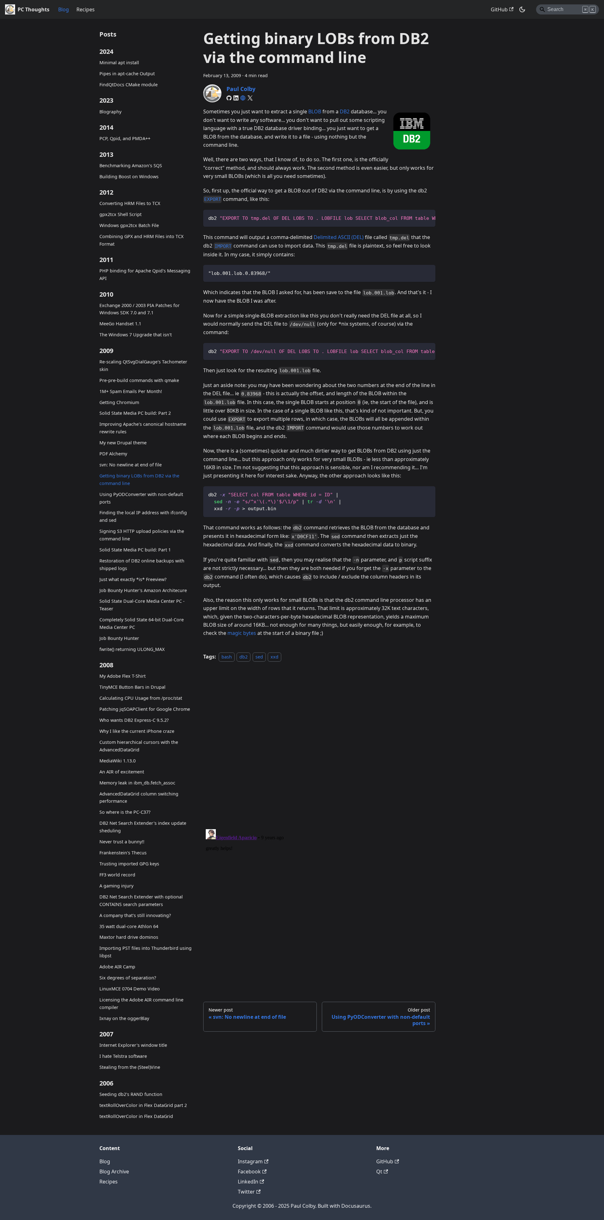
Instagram (250, 1161)
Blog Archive (114, 1171)
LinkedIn (248, 1181)
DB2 (345, 111)
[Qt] (242, 97)
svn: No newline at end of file (130, 465)
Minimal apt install (119, 63)
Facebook (249, 1171)
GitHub (499, 9)
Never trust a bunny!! (121, 842)
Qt (379, 1171)
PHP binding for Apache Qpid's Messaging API (144, 274)
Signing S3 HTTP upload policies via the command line (141, 535)
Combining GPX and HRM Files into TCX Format (141, 240)
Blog (63, 9)
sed (259, 657)
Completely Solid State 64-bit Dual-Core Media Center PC (141, 623)
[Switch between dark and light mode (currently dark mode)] (522, 9)
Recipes (85, 9)
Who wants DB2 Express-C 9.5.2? (134, 720)
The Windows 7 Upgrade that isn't (135, 335)
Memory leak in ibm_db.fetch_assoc (137, 782)
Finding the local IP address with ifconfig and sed (143, 516)
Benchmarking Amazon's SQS (130, 165)
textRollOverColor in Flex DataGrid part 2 (143, 1105)
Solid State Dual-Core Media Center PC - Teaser (142, 605)
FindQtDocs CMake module (128, 85)
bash (226, 657)
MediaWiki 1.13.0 (117, 760)
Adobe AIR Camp (117, 967)
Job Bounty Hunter (119, 638)
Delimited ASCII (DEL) (339, 237)
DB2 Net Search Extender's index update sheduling (142, 827)
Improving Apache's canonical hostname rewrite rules (142, 428)
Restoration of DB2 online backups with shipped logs (141, 564)
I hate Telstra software (123, 1056)
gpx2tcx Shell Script (120, 214)
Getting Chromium (119, 402)
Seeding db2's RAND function (130, 1094)
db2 (243, 657)
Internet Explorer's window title (133, 1045)
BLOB (314, 111)
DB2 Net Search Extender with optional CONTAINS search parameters (141, 900)
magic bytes (241, 633)
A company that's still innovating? (135, 915)
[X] (250, 97)
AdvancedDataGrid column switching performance (138, 797)
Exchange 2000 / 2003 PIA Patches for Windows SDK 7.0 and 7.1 (139, 309)
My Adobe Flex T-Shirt (122, 676)
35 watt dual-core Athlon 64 (128, 926)
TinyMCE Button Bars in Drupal (132, 687)
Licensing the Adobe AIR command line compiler (141, 1003)
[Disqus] (319, 742)
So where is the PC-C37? (124, 812)
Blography (110, 111)
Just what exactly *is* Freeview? (132, 579)
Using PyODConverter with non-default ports (141, 498)
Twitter (246, 1191)
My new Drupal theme (123, 443)
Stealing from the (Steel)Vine (129, 1067)
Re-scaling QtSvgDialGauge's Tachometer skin (143, 365)
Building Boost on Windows (129, 176)
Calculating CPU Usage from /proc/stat (140, 698)
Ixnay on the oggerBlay (124, 1018)
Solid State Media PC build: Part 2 (135, 413)
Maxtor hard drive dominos (128, 937)
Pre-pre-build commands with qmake (139, 380)
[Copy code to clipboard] (427, 217)
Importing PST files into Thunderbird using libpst (145, 952)
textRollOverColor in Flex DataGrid (136, 1116)
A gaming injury (116, 886)
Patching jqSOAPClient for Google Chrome (144, 709)
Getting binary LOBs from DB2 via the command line (139, 479)
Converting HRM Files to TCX (129, 203)
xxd (274, 657)
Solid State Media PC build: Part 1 (135, 550)
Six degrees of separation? (127, 978)
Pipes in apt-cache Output (127, 74)
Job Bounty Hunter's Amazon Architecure (143, 590)
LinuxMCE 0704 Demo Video (129, 989)
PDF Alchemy (113, 454)
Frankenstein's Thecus (123, 853)
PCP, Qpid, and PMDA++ (124, 138)
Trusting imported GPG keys (129, 864)
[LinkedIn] (235, 97)
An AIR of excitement (121, 771)
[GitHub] (229, 97)
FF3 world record (117, 875)
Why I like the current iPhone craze (136, 731)
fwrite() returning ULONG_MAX (132, 649)
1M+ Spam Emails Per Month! (130, 391)
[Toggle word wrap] (416, 217)
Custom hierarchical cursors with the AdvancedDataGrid (138, 746)
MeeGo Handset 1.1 (120, 324)
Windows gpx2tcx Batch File (129, 225)
